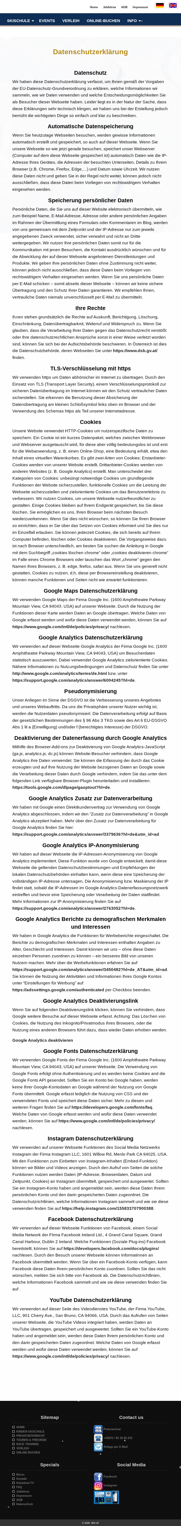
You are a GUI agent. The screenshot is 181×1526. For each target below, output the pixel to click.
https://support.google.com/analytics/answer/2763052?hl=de (73, 908)
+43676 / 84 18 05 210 (117, 1438)
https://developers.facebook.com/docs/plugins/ (111, 1248)
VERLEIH (22, 1448)
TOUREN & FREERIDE (31, 1440)
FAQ (18, 1487)
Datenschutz (24, 1504)
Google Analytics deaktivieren (42, 1040)
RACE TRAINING (27, 1444)
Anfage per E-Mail (115, 1447)
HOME (20, 1427)
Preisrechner (112, 1429)
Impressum (23, 1495)
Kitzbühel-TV (24, 1483)
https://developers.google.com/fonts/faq (112, 1107)
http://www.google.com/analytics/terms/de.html (59, 673)
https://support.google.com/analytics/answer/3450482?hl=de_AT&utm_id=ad (89, 969)
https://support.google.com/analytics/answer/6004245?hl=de (73, 680)
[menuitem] (19, 21)
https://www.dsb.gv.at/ (135, 350)
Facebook (110, 1476)
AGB (19, 1500)
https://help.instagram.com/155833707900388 (107, 1208)
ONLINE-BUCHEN (27, 1452)
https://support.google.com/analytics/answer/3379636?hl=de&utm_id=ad (85, 834)
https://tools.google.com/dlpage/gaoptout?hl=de (61, 787)
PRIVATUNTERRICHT (30, 1435)
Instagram (110, 1485)
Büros (20, 1474)
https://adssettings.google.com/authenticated (58, 990)
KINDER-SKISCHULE (30, 1431)
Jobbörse (22, 1491)
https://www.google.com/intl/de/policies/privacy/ (60, 626)
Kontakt (21, 1478)
